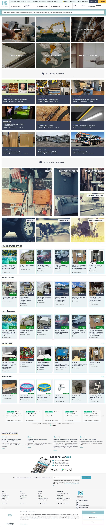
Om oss (78, 1)
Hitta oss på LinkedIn (83, 507)
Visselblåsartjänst (42, 500)
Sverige (66, 1)
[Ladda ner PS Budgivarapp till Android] (67, 469)
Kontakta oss (23, 496)
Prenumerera (86, 477)
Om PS (40, 493)
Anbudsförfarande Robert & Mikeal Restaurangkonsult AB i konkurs (11, 440)
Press (39, 495)
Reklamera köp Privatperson (63, 498)
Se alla (103, 245)
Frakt (68, 6)
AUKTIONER (23, 503)
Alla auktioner (76, 6)
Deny (93, 522)
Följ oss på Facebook (83, 500)
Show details (23, 524)
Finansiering (35, 1)
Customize (92, 517)
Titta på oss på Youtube (84, 505)
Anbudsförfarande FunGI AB (88, 439)
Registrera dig (93, 1)
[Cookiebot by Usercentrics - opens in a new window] (10, 524)
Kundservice (85, 1)
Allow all (93, 512)
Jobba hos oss (42, 1)
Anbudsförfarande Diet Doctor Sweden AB (65, 439)
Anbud (56, 1)
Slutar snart (83, 6)
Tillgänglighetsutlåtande (63, 503)
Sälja (22, 1)
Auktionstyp (56, 6)
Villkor (3, 498)
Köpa (18, 1)
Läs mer (3, 448)
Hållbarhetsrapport (43, 498)
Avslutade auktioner (98, 6)
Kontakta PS (60, 495)
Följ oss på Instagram (83, 502)
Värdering (27, 1)
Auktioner (13, 1)
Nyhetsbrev (73, 1)
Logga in (103, 1)
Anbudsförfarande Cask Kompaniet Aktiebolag (37, 440)
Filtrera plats (28, 6)
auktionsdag (43, 6)
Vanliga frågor (5, 495)
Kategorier (16, 6)
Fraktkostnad (5, 500)
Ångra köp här (60, 496)
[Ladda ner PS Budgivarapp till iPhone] (55, 469)
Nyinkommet (91, 6)
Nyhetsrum (50, 1)
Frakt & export (5, 496)
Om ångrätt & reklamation (63, 493)
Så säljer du (22, 493)
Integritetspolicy (42, 503)
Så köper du (4, 493)
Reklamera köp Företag (62, 500)
